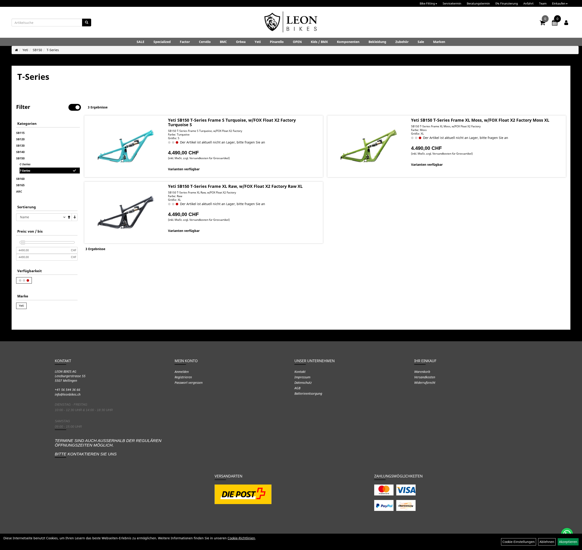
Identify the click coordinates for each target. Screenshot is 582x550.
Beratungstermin (478, 3)
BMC (223, 42)
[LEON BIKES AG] (290, 22)
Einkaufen (558, 3)
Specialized (162, 42)
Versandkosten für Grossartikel (209, 158)
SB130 (20, 145)
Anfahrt (528, 3)
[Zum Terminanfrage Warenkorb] (554, 23)
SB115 (20, 133)
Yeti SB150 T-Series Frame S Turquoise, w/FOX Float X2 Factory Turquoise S (232, 122)
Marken (439, 42)
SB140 (20, 152)
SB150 (37, 50)
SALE (140, 42)
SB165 (20, 185)
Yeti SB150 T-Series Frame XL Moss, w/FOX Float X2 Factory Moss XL (480, 120)
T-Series (53, 50)
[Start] (16, 50)
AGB (297, 388)
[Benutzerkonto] (566, 23)
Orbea (241, 42)
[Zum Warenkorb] (542, 23)
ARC (19, 191)
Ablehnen (546, 542)
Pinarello (277, 42)
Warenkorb (422, 371)
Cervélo (205, 42)
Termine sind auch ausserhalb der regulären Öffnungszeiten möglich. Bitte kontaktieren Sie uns (108, 447)
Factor (185, 42)
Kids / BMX (319, 42)
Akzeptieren (568, 542)
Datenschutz (303, 382)
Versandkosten (424, 377)
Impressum (302, 377)
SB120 (20, 139)
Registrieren (183, 377)
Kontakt (300, 371)
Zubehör (402, 42)
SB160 (20, 179)
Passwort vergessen (189, 382)
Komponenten (348, 42)
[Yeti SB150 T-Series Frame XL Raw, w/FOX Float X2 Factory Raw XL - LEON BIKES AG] (126, 212)
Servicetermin (452, 3)
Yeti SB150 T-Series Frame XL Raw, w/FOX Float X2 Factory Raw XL (235, 186)
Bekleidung (377, 42)
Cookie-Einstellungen (518, 542)
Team (543, 3)
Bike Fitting (427, 3)
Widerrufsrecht (424, 382)
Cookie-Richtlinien (241, 538)
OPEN (297, 42)
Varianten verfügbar (184, 169)
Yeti (258, 42)
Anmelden (182, 371)
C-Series (25, 164)
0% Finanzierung (506, 3)
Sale (421, 42)
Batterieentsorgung (308, 393)
